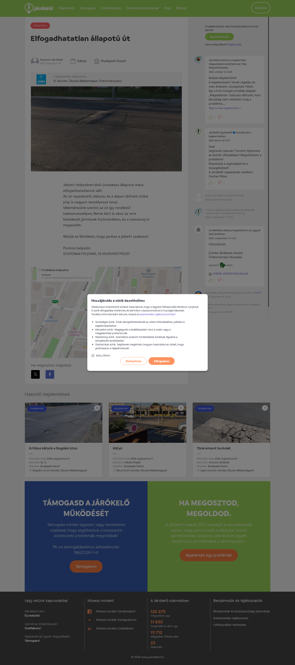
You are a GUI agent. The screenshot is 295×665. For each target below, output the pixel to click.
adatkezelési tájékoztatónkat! (157, 314)
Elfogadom (161, 361)
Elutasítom (133, 361)
